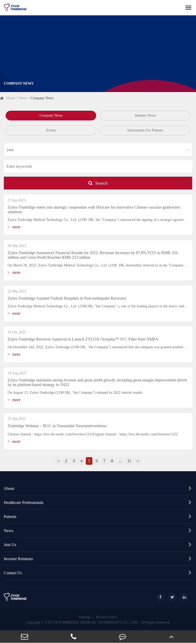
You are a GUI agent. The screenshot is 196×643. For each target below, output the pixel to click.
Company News (42, 98)
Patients (98, 516)
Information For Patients (145, 130)
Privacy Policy (106, 617)
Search (101, 183)
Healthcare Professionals (98, 502)
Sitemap (84, 617)
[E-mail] (24, 636)
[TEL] (73, 636)
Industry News (145, 115)
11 (129, 461)
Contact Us (98, 572)
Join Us (98, 544)
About (98, 488)
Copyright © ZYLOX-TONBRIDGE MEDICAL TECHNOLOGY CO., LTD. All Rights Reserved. (98, 622)
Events (51, 130)
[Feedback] (122, 636)
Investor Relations (98, 558)
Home (10, 98)
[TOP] (171, 636)
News (23, 98)
